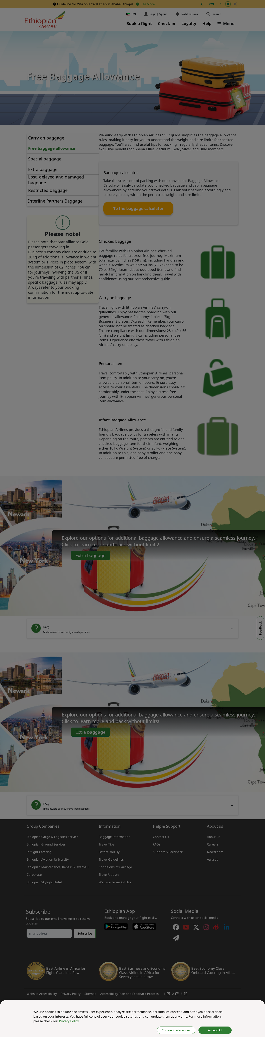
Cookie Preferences (176, 1030)
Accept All (215, 1030)
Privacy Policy (69, 1021)
